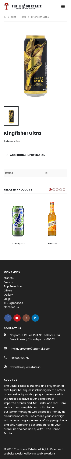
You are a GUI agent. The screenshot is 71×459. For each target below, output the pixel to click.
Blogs (7, 299)
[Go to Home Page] (5, 17)
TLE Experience (13, 303)
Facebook (8, 318)
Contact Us (11, 307)
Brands (8, 282)
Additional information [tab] (27, 155)
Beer (18, 141)
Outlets (9, 278)
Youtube (17, 318)
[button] (63, 6)
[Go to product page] (19, 220)
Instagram (26, 318)
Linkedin (35, 318)
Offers (8, 290)
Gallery (8, 295)
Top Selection (13, 286)
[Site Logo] (23, 6)
